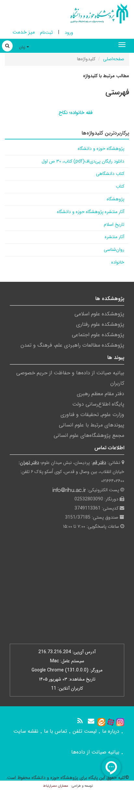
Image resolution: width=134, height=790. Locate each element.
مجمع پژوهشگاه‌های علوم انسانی (89, 435)
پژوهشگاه (115, 199)
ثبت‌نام (46, 32)
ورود (69, 32)
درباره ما (110, 731)
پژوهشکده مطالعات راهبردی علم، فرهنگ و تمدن (72, 345)
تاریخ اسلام (114, 224)
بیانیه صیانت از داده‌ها (95, 752)
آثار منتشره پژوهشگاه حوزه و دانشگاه (90, 211)
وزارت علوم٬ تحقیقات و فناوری (92, 414)
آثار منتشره (114, 236)
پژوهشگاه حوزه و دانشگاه (101, 148)
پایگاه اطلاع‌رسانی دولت (98, 404)
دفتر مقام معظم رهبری (100, 394)
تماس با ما (55, 731)
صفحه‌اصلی (113, 59)
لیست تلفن (85, 731)
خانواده (117, 262)
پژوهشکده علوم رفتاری (100, 324)
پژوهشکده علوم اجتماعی (98, 335)
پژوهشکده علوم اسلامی (99, 314)
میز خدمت (23, 32)
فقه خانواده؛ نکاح (76, 113)
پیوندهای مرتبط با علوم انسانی (91, 425)
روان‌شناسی (114, 249)
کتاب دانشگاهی (110, 173)
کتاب (120, 186)
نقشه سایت (25, 731)
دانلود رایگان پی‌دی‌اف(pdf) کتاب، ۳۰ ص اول (83, 161)
